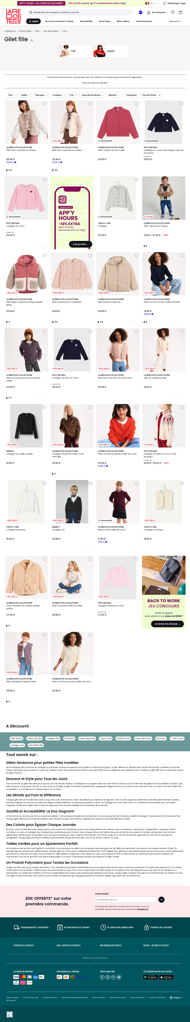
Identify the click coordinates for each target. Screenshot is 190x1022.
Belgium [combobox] (177, 997)
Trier (10, 95)
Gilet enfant (16, 738)
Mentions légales (13, 998)
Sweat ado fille (34, 738)
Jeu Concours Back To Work (59, 21)
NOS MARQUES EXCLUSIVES (110, 945)
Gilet (65, 31)
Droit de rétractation (137, 998)
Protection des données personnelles (74, 998)
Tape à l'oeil (105, 738)
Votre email (102, 893)
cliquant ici (142, 909)
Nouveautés (86, 21)
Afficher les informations (95, 958)
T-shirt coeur (177, 738)
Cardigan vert (17, 745)
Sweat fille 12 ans (143, 738)
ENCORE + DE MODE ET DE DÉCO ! (156, 945)
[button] (180, 12)
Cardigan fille (52, 738)
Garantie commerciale (117, 998)
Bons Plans (104, 21)
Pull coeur (161, 738)
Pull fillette (69, 738)
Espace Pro (175, 21)
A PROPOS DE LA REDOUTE (23, 945)
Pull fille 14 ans (123, 738)
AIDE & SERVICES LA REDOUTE (69, 945)
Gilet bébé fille (36, 745)
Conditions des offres (30, 998)
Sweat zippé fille (87, 738)
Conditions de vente (50, 998)
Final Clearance (144, 21)
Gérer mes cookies (99, 998)
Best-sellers (123, 21)
